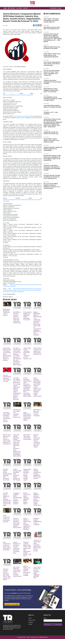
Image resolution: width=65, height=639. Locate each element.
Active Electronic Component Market (24, 116)
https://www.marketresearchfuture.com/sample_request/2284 (18, 95)
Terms (29, 618)
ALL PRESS (19, 8)
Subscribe (52, 624)
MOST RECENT (11, 8)
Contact (30, 624)
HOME (5, 8)
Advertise (30, 622)
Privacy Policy (31, 620)
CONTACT (25, 8)
